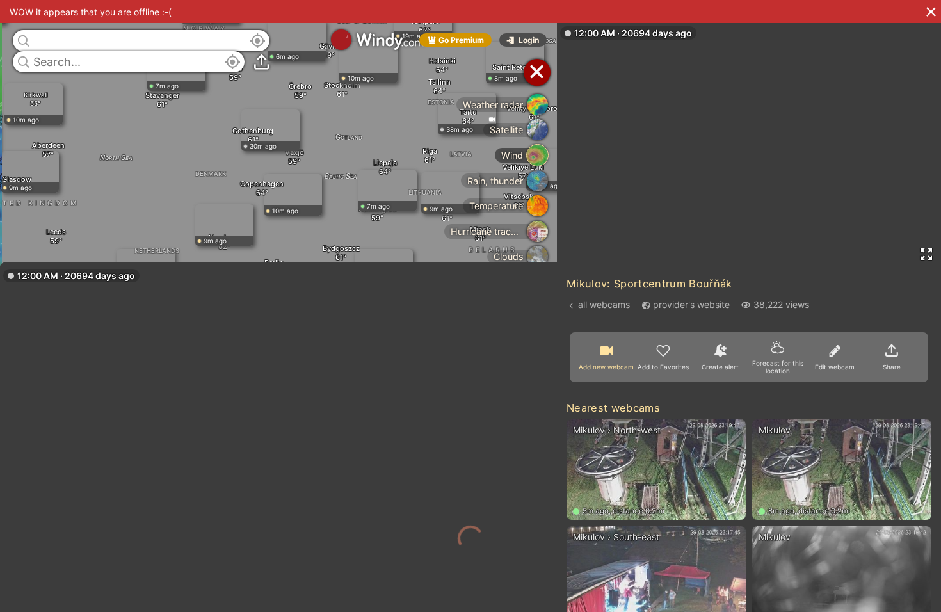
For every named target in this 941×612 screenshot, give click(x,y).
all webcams (604, 304)
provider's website (691, 304)
